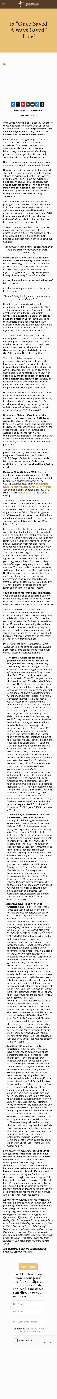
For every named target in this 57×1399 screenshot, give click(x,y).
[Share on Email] (32, 104)
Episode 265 (25, 492)
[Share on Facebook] (13, 104)
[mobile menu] (3, 4)
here (30, 1251)
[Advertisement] (28, 1374)
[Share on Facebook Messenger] (37, 104)
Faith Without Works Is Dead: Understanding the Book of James (27, 485)
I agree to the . (29, 1330)
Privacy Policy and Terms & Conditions (29, 1330)
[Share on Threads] (42, 104)
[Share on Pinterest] (23, 104)
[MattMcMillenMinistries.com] (28, 4)
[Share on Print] (28, 104)
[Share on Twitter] (18, 104)
